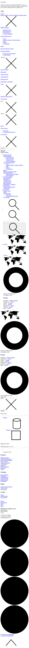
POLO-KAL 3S (7, 32)
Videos (24, 15)
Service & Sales (4, 128)
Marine (2, 46)
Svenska (10, 303)
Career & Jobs (4, 99)
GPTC (2, 506)
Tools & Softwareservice (6, 36)
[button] (13, 209)
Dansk (10, 307)
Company (5, 176)
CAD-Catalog (6, 43)
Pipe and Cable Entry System (7, 48)
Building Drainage (5, 27)
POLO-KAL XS (7, 30)
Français (10, 304)
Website (5, 417)
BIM (4, 41)
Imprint (2, 501)
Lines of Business (4, 69)
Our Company (4, 134)
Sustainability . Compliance (7, 81)
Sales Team (5, 130)
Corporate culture (4, 74)
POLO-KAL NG (7, 31)
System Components (8, 33)
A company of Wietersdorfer (7, 635)
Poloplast (6, 152)
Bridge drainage (6, 54)
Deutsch (11, 300)
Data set (5, 42)
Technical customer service (9, 132)
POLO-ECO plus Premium (9, 53)
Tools (4, 38)
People (5, 185)
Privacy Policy (4, 502)
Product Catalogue (5, 466)
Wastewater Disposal (5, 51)
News (4, 189)
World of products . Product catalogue (11, 40)
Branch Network (4, 79)
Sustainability (4, 481)
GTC (2, 505)
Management (3, 72)
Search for (3, 148)
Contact (5, 191)
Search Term (3, 396)
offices (6, 295)
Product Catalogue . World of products (9, 15)
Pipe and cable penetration (6, 460)
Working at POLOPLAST (6, 96)
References (3, 465)
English (16, 300)
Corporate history (4, 76)
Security (2, 503)
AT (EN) (5, 244)
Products (5, 154)
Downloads (20, 15)
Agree (2, 11)
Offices (2, 126)
